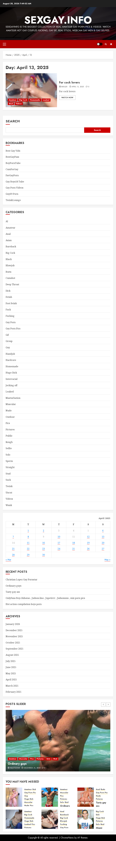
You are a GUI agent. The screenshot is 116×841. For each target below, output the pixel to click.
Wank (9, 505)
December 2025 (14, 630)
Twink (9, 486)
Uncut (9, 492)
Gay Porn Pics (13, 328)
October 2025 (13, 642)
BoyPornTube (13, 163)
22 (28, 548)
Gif (7, 334)
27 (103, 548)
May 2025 (11, 673)
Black (9, 259)
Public (9, 435)
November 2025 (14, 636)
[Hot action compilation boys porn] (49, 819)
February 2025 (13, 691)
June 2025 (11, 667)
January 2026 (13, 624)
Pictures (10, 429)
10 (59, 536)
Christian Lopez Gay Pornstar (21, 579)
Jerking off (11, 385)
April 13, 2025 (78, 87)
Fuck (8, 309)
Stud (11, 103)
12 (88, 536)
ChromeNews (67, 837)
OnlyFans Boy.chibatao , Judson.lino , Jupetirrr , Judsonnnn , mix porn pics (45, 598)
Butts (8, 271)
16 (43, 542)
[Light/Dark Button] (100, 44)
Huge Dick (11, 372)
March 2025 (12, 685)
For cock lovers (69, 82)
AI (7, 221)
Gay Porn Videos (14, 187)
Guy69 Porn (12, 193)
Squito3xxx (15, 768)
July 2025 (11, 661)
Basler (64, 87)
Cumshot (10, 278)
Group (9, 341)
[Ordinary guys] (58, 740)
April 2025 (11, 679)
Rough (9, 442)
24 (59, 548)
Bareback (11, 246)
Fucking (10, 315)
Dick (8, 290)
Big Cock (23, 100)
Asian (9, 240)
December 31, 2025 (32, 768)
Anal (8, 233)
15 (28, 542)
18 (73, 542)
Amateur (12, 100)
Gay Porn (11, 322)
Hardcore (11, 360)
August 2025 (12, 654)
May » (107, 559)
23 (43, 548)
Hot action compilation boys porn (24, 604)
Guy (8, 347)
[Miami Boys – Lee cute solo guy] (85, 819)
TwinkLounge (13, 200)
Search (13, 121)
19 (88, 542)
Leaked (46, 100)
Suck (8, 479)
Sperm (9, 461)
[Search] (106, 44)
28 (13, 554)
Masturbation (13, 397)
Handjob (10, 353)
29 (28, 554)
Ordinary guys (13, 585)
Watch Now (67, 97)
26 (88, 548)
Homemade (35, 100)
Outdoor (10, 416)
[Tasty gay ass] (85, 797)
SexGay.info (58, 20)
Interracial (11, 379)
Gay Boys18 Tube (15, 181)
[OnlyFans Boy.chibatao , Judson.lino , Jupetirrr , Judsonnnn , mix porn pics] (14, 819)
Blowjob (10, 265)
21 (13, 548)
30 (43, 554)
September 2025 (14, 648)
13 (103, 536)
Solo (8, 454)
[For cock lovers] (31, 90)
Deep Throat (12, 284)
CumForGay (12, 169)
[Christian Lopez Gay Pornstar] (14, 797)
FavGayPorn (12, 175)
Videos (19, 103)
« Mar (8, 559)
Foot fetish (11, 303)
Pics (8, 423)
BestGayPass (12, 156)
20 (103, 542)
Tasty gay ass (13, 591)
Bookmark (111, 44)
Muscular (11, 404)
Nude (9, 410)
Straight (10, 467)
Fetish (9, 297)
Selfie (9, 448)
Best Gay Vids (13, 150)
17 (59, 542)
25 (73, 548)
